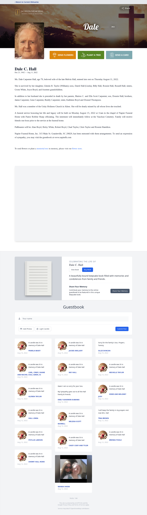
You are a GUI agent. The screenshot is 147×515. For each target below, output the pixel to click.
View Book (75, 270)
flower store (77, 148)
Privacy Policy (67, 505)
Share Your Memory (120, 291)
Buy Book (87, 270)
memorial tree (42, 148)
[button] (73, 469)
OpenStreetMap (76, 509)
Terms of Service (79, 505)
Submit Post (122, 329)
